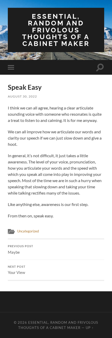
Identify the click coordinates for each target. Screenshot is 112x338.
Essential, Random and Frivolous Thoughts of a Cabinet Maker (56, 29)
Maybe (20, 249)
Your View (17, 270)
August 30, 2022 (22, 96)
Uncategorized (28, 231)
